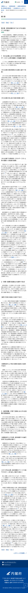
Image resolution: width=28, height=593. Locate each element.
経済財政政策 (12, 6)
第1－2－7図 (12, 453)
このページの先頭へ (19, 553)
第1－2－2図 (19, 190)
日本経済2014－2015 (19, 8)
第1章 (2, 10)
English (18, 2)
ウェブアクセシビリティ (10, 562)
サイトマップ (7, 564)
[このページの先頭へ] (25, 585)
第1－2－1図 (15, 82)
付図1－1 (13, 257)
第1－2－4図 (12, 304)
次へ (12, 22)
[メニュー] (26, 2)
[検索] (22, 2)
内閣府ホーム (4, 6)
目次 (3, 22)
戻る (7, 22)
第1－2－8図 (9, 494)
